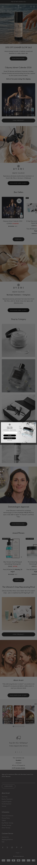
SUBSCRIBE (9, 435)
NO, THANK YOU (9, 438)
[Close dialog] (35, 423)
